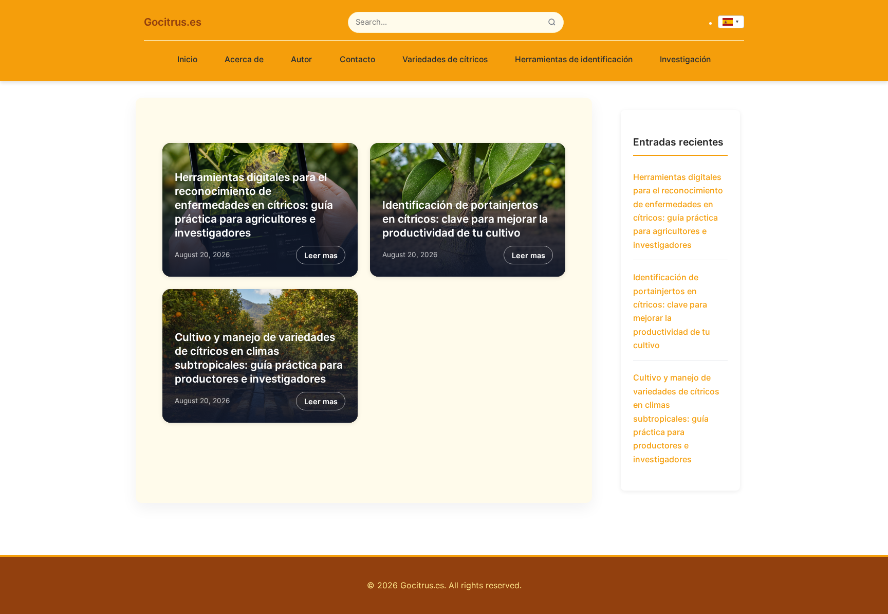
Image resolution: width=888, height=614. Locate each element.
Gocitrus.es (172, 21)
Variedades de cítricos (445, 59)
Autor (301, 59)
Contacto (357, 59)
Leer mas (321, 255)
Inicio (187, 59)
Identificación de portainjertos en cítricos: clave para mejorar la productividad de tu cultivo (465, 218)
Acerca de (244, 59)
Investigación (685, 59)
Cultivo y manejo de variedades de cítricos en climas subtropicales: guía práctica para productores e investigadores (676, 418)
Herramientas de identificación (574, 59)
